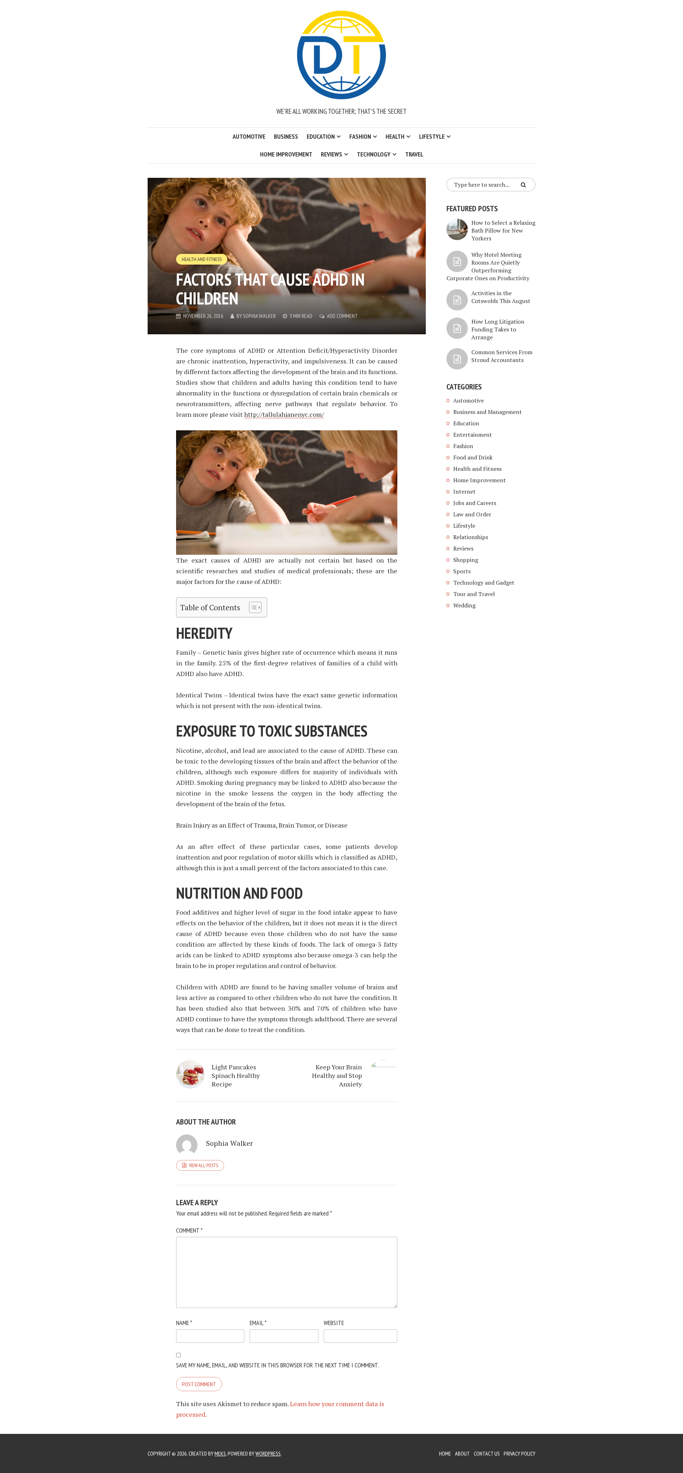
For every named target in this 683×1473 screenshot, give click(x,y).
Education (321, 136)
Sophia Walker (259, 315)
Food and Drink (473, 457)
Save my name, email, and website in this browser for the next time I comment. (277, 1365)
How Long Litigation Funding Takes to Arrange (497, 329)
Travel (414, 154)
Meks (220, 1453)
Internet (464, 491)
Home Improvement (286, 154)
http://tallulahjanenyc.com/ (284, 414)
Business (286, 136)
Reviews (331, 154)
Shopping (465, 560)
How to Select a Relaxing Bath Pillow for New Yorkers (503, 230)
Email (258, 1323)
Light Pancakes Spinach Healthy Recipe (236, 1075)
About (462, 1453)
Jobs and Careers (474, 503)
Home (445, 1453)
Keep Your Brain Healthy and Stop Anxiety (337, 1075)
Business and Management (487, 412)
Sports (462, 571)
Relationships (470, 537)
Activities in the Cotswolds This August (500, 297)
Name (184, 1323)
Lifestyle (432, 136)
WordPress (268, 1453)
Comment (189, 1230)
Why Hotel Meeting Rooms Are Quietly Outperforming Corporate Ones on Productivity (487, 266)
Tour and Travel (474, 594)
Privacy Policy (519, 1453)
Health (395, 136)
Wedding (464, 605)
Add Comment (342, 315)
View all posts (203, 1165)
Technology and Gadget (483, 582)
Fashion (360, 136)
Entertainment (472, 434)
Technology (374, 154)
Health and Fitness (202, 259)
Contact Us (487, 1453)
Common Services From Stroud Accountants (502, 356)
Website (334, 1323)
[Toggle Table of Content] (252, 607)
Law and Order (472, 514)
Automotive (249, 136)
